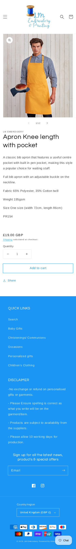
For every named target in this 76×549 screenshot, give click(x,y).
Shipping (8, 239)
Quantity (8, 246)
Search (13, 319)
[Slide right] (47, 123)
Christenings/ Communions (27, 337)
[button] (5, 16)
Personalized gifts (20, 356)
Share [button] (12, 280)
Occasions (15, 346)
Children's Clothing (21, 365)
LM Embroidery (31, 541)
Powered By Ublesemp (49, 541)
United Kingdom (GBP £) (35, 512)
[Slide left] (28, 123)
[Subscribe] (63, 470)
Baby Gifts (15, 328)
